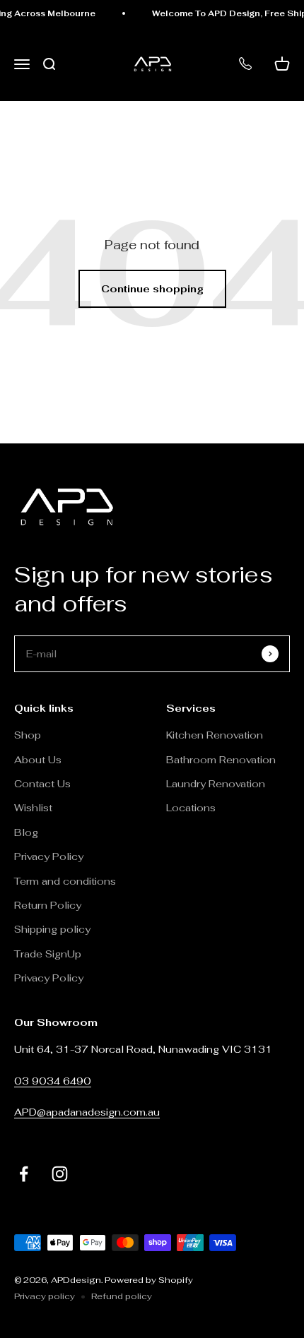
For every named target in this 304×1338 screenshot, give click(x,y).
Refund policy (121, 1296)
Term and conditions (65, 881)
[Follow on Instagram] (59, 1173)
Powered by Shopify (149, 1280)
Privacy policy (44, 1296)
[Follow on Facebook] (23, 1173)
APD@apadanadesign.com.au (87, 1112)
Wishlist (33, 807)
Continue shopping (152, 288)
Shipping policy (52, 929)
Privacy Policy (48, 856)
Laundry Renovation (215, 783)
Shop (27, 735)
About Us (38, 759)
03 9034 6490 (52, 1081)
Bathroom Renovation (221, 759)
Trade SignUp (47, 954)
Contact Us (42, 783)
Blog (26, 832)
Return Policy (49, 905)
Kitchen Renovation (214, 735)
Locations (191, 807)
